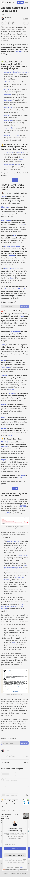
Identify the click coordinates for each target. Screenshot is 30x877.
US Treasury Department (13, 246)
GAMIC (21, 159)
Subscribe (20, 2)
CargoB (6, 89)
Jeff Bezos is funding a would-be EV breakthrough (9, 816)
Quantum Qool (9, 128)
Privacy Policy (20, 862)
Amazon (4, 375)
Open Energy (8, 120)
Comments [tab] (5, 774)
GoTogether (8, 107)
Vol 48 (25, 152)
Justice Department (13, 541)
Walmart (11, 389)
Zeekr (3, 345)
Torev (6, 152)
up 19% (7, 513)
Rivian (3, 360)
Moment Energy (9, 164)
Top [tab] (3, 795)
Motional (12, 393)
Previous (6, 762)
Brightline (4, 460)
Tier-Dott (4, 442)
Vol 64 (3, 806)
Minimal (7, 115)
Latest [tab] (7, 795)
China (12, 278)
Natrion (19, 152)
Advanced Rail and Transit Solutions (16, 72)
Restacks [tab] (12, 774)
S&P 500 (23, 506)
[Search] (27, 795)
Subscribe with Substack (16, 855)
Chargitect (7, 95)
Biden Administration (11, 269)
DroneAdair (8, 100)
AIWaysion (7, 82)
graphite (12, 256)
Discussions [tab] (14, 795)
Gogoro (3, 417)
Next (24, 762)
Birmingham (5, 207)
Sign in (26, 2)
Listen (26, 18)
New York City (6, 220)
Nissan (3, 404)
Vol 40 (11, 152)
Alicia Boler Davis (12, 606)
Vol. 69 (19, 477)
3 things (19, 52)
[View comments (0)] (8, 23)
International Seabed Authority (15, 289)
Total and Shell (15, 331)
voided (14, 642)
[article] (15, 805)
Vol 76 (10, 435)
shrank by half (23, 555)
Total (22, 316)
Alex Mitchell (9, 17)
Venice (3, 196)
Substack (6, 873)
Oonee (22, 225)
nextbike (4, 446)
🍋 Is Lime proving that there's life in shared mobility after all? (9, 802)
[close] (25, 821)
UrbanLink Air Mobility (11, 135)
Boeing (3, 428)
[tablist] (8, 774)
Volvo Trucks (5, 367)
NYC (14, 236)
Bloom (23, 475)
